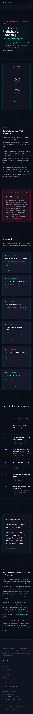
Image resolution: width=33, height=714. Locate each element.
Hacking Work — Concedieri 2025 (10, 689)
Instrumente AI (6, 669)
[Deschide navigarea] (29, 2)
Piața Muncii (5, 666)
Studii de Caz (5, 674)
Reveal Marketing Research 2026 (10, 694)
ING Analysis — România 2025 (9, 691)
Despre (4, 677)
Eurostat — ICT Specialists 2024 (10, 697)
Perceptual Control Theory (16, 623)
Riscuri (4, 672)
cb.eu (7, 2)
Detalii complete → (16, 218)
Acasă (3, 664)
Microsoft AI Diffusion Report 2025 (11, 686)
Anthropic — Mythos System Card (11, 699)
